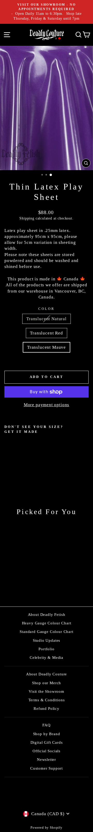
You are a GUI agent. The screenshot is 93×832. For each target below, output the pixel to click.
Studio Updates (46, 640)
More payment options (46, 404)
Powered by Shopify (46, 827)
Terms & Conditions (46, 700)
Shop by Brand (46, 734)
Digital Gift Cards (46, 742)
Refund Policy (46, 708)
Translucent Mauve (46, 347)
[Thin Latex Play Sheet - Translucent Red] (13, 471)
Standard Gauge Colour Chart (46, 631)
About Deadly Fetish (46, 614)
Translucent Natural (46, 318)
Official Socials (46, 751)
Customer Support (46, 768)
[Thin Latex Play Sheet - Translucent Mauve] (19, 471)
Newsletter (46, 759)
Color (46, 309)
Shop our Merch (46, 683)
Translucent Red (46, 333)
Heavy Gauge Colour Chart (46, 623)
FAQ (46, 725)
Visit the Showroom (46, 691)
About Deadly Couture (46, 674)
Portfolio (46, 649)
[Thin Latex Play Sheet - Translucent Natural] (7, 471)
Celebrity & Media (46, 657)
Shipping (26, 218)
